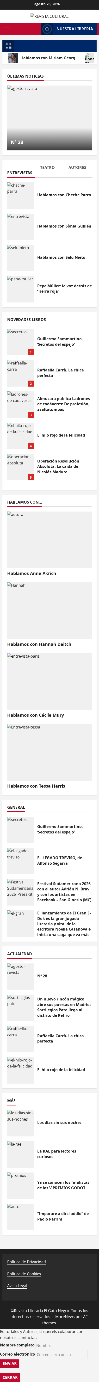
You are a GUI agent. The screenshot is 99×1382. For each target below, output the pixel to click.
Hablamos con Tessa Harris (36, 786)
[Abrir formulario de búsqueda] (36, 29)
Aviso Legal (17, 1285)
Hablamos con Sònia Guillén (20, 227)
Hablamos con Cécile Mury (35, 715)
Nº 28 (17, 142)
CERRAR (10, 1377)
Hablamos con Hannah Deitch (39, 644)
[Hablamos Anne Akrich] (49, 540)
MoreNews (65, 1316)
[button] (7, 29)
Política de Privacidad (26, 1262)
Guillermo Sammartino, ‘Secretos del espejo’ (20, 342)
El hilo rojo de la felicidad (20, 436)
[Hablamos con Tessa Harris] (49, 752)
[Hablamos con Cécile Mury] (49, 681)
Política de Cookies (24, 1274)
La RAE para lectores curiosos (20, 1154)
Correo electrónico (17, 1354)
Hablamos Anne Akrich (31, 573)
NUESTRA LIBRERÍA (74, 28)
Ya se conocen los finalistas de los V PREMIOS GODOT (20, 1185)
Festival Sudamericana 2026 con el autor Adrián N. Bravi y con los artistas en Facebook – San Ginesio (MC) (20, 892)
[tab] (21, 171)
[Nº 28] (49, 118)
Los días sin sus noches (20, 1123)
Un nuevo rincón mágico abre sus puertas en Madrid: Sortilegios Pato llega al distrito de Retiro (20, 1008)
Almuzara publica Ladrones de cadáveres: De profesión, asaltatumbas (20, 404)
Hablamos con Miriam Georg (47, 58)
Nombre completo (17, 1345)
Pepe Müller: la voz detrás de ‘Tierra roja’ (20, 289)
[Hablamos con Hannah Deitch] (49, 610)
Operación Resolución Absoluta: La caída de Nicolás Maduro (20, 467)
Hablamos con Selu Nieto (20, 258)
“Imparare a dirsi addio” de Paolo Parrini (20, 1217)
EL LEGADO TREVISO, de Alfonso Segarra (20, 861)
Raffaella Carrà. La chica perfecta (20, 373)
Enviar (10, 1363)
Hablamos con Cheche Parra (20, 195)
